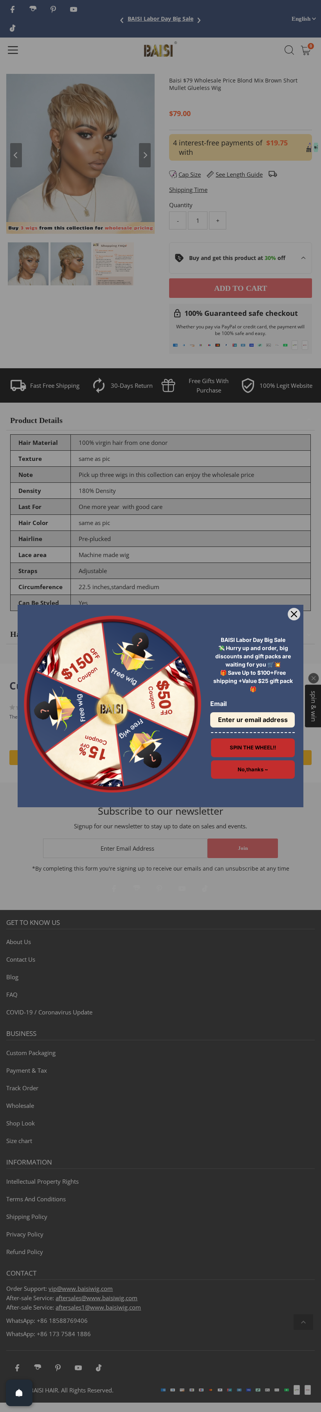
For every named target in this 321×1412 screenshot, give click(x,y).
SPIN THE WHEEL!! (253, 747)
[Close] (294, 614)
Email (218, 704)
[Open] (19, 1393)
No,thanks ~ (253, 769)
